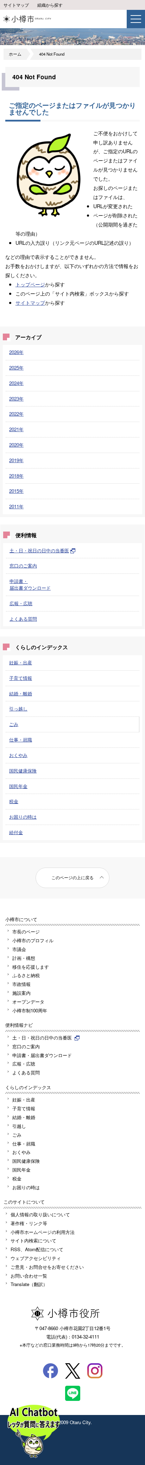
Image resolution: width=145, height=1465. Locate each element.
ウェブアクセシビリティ (36, 1258)
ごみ (13, 724)
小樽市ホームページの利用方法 (43, 1232)
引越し (19, 1126)
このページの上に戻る (72, 877)
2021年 (16, 429)
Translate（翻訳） (29, 1284)
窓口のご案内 (23, 565)
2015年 (16, 491)
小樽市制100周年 (29, 1010)
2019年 (16, 460)
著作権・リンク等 (29, 1223)
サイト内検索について (33, 1240)
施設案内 (21, 992)
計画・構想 (23, 958)
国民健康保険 (23, 770)
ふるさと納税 (26, 975)
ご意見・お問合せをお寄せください (47, 1267)
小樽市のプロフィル (32, 940)
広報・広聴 (21, 603)
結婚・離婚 (20, 693)
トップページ (30, 284)
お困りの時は (23, 816)
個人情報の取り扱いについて (40, 1214)
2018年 (16, 475)
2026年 (16, 352)
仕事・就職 (20, 739)
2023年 (16, 398)
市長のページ (26, 931)
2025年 (16, 367)
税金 (13, 801)
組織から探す (50, 5)
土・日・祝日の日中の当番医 (39, 550)
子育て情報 (20, 678)
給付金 (16, 832)
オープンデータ (28, 1001)
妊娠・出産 (20, 662)
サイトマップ (16, 5)
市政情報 (21, 984)
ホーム (15, 54)
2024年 (16, 383)
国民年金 (18, 786)
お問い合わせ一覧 (29, 1275)
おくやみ (18, 755)
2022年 (16, 413)
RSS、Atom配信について (37, 1249)
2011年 (16, 506)
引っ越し (18, 708)
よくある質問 (23, 618)
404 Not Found (51, 54)
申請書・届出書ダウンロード (30, 584)
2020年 (16, 444)
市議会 (19, 949)
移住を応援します (30, 966)
